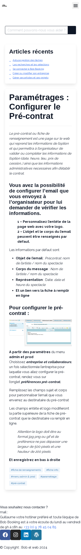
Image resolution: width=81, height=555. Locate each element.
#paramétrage (48, 476)
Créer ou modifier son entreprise (31, 73)
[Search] (72, 30)
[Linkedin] (26, 535)
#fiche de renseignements (26, 469)
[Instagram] (15, 535)
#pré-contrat (18, 483)
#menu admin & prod (23, 476)
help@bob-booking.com (27, 512)
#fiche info (52, 469)
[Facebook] (5, 535)
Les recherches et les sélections (31, 64)
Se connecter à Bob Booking (28, 68)
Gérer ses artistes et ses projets (30, 77)
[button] (75, 5)
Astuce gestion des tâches (28, 60)
